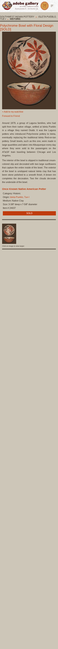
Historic (15, 19)
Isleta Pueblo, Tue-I (19, 197)
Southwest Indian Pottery (17, 17)
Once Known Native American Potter (24, 189)
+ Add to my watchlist (12, 112)
